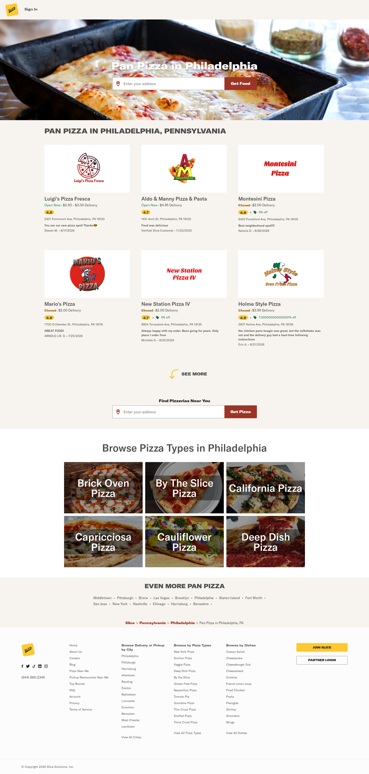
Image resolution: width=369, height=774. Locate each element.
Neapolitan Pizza (185, 690)
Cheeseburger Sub (238, 664)
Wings (230, 722)
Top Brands (77, 684)
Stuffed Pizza (183, 716)
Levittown (128, 726)
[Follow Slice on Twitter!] (28, 667)
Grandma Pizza (184, 703)
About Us (75, 652)
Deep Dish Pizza (185, 671)
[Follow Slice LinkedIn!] (40, 667)
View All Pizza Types (187, 733)
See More (194, 374)
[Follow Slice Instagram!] (46, 667)
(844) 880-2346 (33, 677)
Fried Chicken (235, 690)
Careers (74, 658)
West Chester (131, 720)
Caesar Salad (235, 652)
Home (73, 645)
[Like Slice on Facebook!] (22, 667)
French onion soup (238, 684)
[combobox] (174, 83)
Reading (127, 682)
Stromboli (233, 716)
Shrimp (231, 709)
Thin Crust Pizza (185, 709)
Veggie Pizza (182, 664)
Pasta (230, 697)
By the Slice (182, 677)
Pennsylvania (152, 623)
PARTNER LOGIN (322, 660)
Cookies (231, 677)
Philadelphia (183, 623)
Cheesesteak (234, 671)
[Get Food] (240, 83)
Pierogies (232, 703)
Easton (126, 688)
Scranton (128, 707)
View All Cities (131, 737)
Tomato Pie (181, 697)
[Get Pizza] (240, 411)
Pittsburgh (129, 662)
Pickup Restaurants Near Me (88, 677)
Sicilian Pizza (183, 658)
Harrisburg (129, 669)
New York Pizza (184, 652)
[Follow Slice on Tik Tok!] (33, 667)
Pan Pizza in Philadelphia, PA (221, 623)
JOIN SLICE (322, 647)
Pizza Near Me (79, 671)
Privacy (74, 703)
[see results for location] (118, 83)
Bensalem (128, 714)
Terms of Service (80, 709)
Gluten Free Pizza (185, 684)
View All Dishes (236, 733)
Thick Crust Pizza (186, 722)
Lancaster (128, 701)
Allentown (128, 675)
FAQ (72, 690)
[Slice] (11, 9)
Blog (72, 664)
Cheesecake (234, 658)
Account (75, 697)
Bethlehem (129, 694)
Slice (130, 623)
